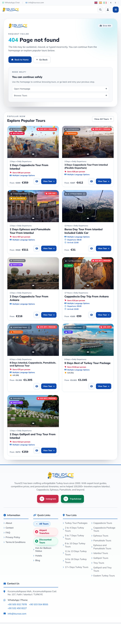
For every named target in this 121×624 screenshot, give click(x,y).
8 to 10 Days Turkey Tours (75, 545)
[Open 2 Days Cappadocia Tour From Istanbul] (33, 142)
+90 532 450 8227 (17, 608)
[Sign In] (108, 9)
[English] (96, 3)
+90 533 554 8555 (38, 604)
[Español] (100, 3)
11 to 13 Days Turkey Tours (76, 553)
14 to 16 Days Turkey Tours (76, 561)
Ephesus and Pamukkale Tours (102, 547)
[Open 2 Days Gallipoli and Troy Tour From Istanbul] (33, 411)
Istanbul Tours (100, 553)
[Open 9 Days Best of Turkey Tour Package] (88, 340)
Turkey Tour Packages (76, 523)
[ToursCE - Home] (10, 9)
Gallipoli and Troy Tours (102, 569)
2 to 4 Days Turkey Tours (74, 529)
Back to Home (22, 59)
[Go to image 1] (33, 154)
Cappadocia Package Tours (104, 529)
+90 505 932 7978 (17, 604)
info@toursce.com (17, 613)
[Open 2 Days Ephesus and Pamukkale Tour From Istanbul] (33, 206)
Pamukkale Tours (102, 540)
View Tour (47, 181)
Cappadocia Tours (102, 523)
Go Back (43, 59)
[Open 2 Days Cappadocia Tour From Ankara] (33, 273)
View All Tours (101, 119)
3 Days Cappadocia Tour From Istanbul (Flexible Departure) (86, 166)
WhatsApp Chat (12, 2)
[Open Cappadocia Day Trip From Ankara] (88, 273)
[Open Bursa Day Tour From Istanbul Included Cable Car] (88, 206)
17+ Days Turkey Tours (76, 567)
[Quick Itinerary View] (36, 181)
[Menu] (116, 9)
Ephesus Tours (100, 535)
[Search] (100, 9)
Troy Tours (98, 562)
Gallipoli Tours (100, 558)
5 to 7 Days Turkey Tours (74, 537)
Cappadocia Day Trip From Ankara (86, 296)
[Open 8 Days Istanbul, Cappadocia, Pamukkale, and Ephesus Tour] (33, 340)
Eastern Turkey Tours (104, 575)
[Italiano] (105, 3)
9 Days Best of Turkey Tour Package (87, 363)
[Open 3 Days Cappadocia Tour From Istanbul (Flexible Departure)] (88, 142)
